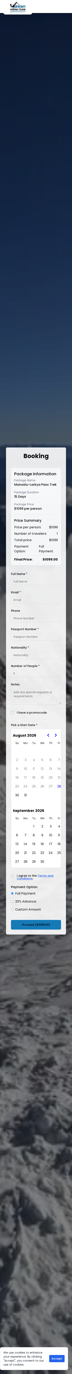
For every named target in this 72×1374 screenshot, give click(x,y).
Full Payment (25, 893)
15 (33, 844)
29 (34, 861)
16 (17, 777)
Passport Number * (25, 629)
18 (33, 777)
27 (51, 786)
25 (34, 786)
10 (25, 768)
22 (34, 852)
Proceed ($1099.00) (36, 925)
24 (25, 786)
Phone (15, 611)
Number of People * (25, 666)
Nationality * (20, 648)
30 (17, 795)
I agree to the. (35, 877)
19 (42, 777)
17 (25, 777)
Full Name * (19, 574)
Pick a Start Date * (24, 725)
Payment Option (24, 887)
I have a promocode (32, 713)
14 (59, 768)
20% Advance (25, 901)
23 (17, 786)
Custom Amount (28, 909)
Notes (15, 684)
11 (34, 768)
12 (42, 768)
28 (59, 786)
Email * (16, 592)
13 (50, 768)
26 (42, 786)
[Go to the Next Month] (55, 735)
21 (59, 777)
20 (51, 777)
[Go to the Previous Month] (48, 735)
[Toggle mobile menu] (67, 6)
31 (25, 795)
